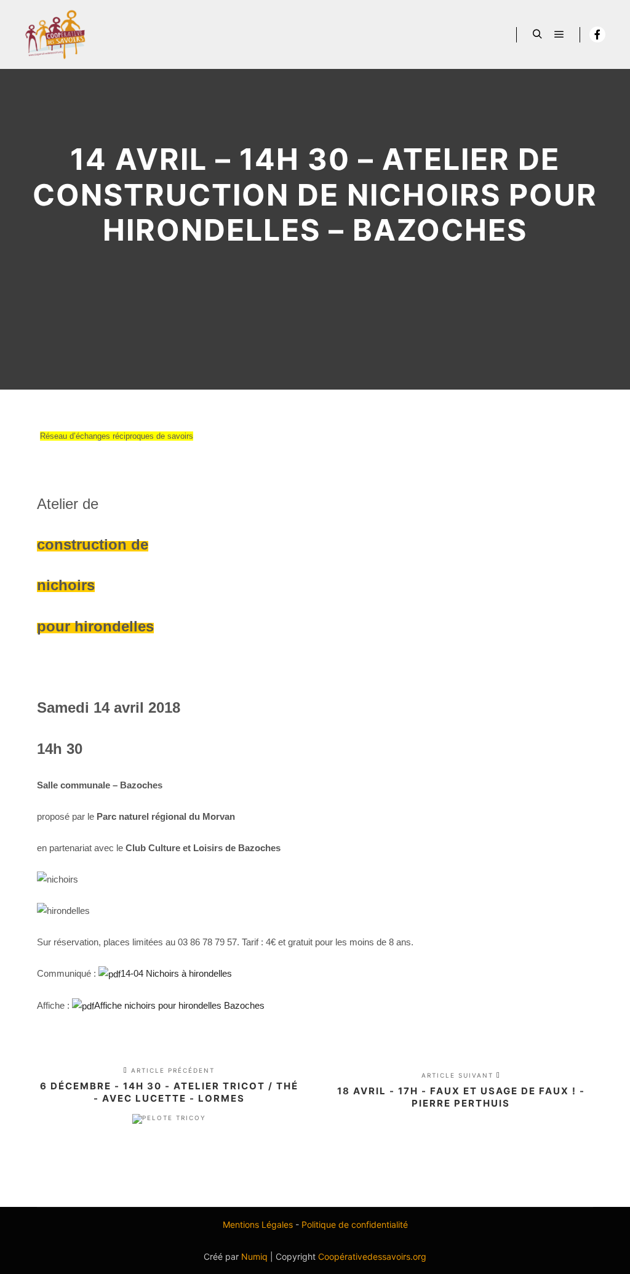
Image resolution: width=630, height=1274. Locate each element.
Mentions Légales (258, 1224)
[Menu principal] (559, 34)
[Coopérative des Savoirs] (55, 34)
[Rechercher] (537, 34)
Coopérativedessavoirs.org (372, 1256)
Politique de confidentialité (354, 1224)
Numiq (254, 1256)
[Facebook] (597, 34)
